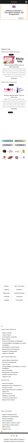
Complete (6, 289)
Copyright (6, 300)
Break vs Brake (6, 339)
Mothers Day (6, 293)
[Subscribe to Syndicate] (1, 431)
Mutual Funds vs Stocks (8, 399)
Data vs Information (7, 370)
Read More (14, 78)
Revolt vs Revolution (7, 383)
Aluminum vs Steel (7, 387)
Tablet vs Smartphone (8, 418)
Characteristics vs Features (9, 337)
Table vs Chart (6, 364)
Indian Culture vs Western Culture (11, 422)
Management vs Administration (10, 372)
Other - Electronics (19, 286)
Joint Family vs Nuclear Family (10, 425)
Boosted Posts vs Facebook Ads (10, 349)
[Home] (14, 7)
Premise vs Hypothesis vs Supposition (12, 341)
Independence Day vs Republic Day (11, 385)
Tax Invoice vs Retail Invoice (9, 397)
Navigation (14, 1)
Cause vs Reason (7, 333)
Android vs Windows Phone (9, 374)
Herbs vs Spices (6, 335)
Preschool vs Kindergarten (9, 362)
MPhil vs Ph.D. (6, 427)
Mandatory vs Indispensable (9, 351)
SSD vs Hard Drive (7, 393)
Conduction (19, 296)
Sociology (6, 296)
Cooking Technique (19, 293)
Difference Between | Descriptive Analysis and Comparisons (14, 12)
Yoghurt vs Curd (6, 376)
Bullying (6, 286)
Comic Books (19, 300)
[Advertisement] (14, 34)
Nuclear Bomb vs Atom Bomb (10, 360)
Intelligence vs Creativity (8, 395)
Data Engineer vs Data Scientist (10, 347)
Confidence (19, 289)
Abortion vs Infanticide (8, 353)
